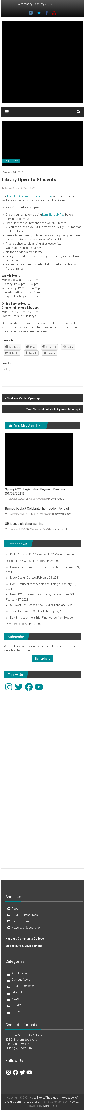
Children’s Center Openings (23, 398)
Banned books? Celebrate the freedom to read (37, 508)
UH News (17, 1004)
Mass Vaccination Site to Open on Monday (52, 409)
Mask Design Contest (23, 577)
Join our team (20, 921)
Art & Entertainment (23, 973)
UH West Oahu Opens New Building (32, 604)
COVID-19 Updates (23, 985)
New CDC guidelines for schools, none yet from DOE (42, 594)
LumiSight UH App (53, 214)
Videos (16, 1011)
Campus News (11, 160)
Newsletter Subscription (26, 927)
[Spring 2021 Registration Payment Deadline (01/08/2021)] (39, 459)
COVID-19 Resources (25, 915)
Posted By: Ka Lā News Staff (19, 188)
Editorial (17, 992)
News (15, 998)
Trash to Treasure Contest (26, 611)
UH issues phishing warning (24, 524)
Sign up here (42, 658)
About (15, 908)
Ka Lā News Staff (38, 498)
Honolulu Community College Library (30, 196)
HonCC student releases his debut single (35, 584)
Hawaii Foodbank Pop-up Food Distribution (37, 567)
